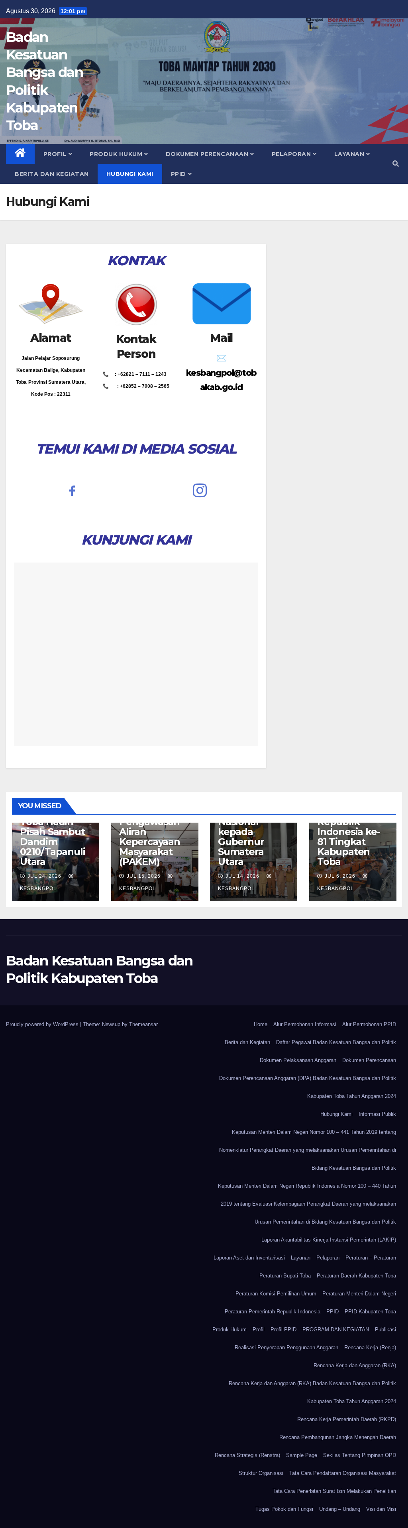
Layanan (349, 154)
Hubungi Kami (129, 174)
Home (260, 1024)
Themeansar (143, 1024)
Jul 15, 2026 (144, 876)
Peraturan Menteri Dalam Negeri (359, 1294)
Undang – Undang (339, 1509)
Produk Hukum (116, 154)
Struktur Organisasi (261, 1473)
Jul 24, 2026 (44, 876)
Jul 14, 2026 (242, 876)
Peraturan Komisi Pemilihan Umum (275, 1294)
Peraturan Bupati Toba (285, 1276)
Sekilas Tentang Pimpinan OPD (359, 1455)
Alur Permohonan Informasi (304, 1024)
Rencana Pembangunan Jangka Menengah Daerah (337, 1437)
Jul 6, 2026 (340, 876)
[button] (395, 163)
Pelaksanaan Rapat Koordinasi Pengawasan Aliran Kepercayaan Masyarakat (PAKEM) (149, 826)
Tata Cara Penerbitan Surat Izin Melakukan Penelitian (334, 1491)
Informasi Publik (377, 1114)
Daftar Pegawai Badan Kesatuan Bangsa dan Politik (336, 1042)
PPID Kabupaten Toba (370, 1312)
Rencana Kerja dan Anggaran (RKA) (355, 1365)
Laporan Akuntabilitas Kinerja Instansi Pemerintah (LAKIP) (328, 1240)
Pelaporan (291, 154)
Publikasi (385, 1330)
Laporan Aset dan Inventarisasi (249, 1258)
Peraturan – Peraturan (370, 1258)
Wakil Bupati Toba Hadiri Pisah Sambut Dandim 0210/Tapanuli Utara (52, 836)
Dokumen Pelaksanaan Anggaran (298, 1060)
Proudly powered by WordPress (43, 1024)
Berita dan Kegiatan (52, 174)
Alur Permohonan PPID (369, 1024)
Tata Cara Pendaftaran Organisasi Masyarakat (342, 1473)
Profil (55, 154)
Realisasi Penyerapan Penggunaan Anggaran (286, 1347)
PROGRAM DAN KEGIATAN (335, 1330)
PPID (178, 174)
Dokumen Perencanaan (207, 154)
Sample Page (301, 1455)
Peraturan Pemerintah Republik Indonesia (272, 1312)
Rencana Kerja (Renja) (370, 1347)
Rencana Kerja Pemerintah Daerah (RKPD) (346, 1419)
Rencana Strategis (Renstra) (247, 1455)
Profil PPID (283, 1330)
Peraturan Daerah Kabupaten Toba (356, 1276)
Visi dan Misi (381, 1509)
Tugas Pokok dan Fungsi (284, 1509)
